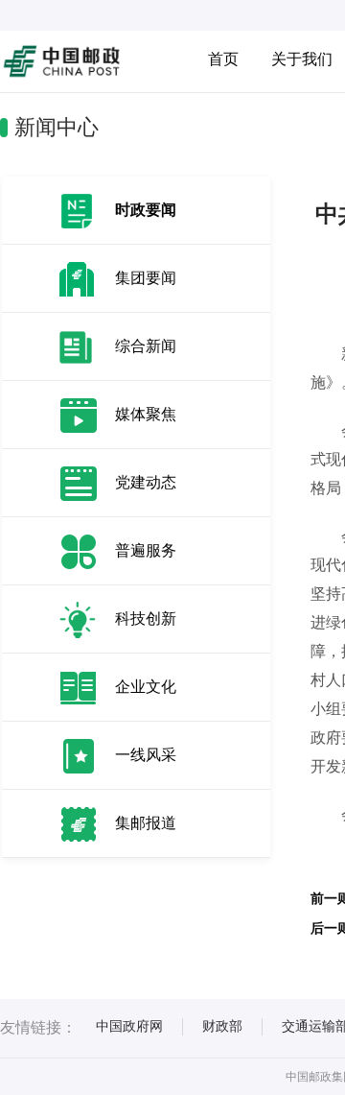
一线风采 (145, 755)
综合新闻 (145, 346)
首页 (223, 59)
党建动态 (145, 482)
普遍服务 (145, 550)
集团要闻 (145, 278)
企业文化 (145, 686)
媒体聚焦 (145, 414)
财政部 (222, 1026)
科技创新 (145, 618)
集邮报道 (145, 823)
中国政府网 (129, 1026)
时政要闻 (145, 210)
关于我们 (302, 59)
